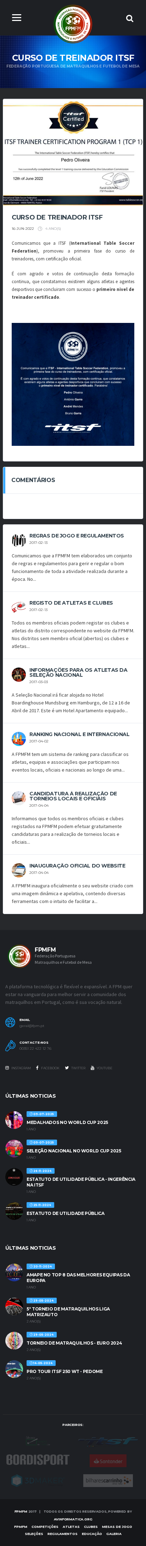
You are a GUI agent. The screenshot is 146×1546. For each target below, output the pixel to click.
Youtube (104, 1068)
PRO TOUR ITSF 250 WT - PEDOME (65, 1371)
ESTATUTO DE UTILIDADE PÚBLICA (66, 1213)
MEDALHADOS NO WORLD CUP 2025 (67, 1122)
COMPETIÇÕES (45, 1527)
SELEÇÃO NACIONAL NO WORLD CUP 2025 (74, 1150)
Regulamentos (62, 1534)
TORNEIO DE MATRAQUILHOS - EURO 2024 (74, 1343)
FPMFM (21, 1511)
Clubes (91, 1527)
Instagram (21, 1068)
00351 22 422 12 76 (35, 1049)
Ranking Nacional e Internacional (79, 734)
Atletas (71, 1527)
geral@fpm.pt (31, 1026)
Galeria (114, 1534)
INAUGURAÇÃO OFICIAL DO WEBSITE (77, 866)
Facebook (50, 1068)
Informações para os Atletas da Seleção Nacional (78, 672)
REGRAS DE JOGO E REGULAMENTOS (76, 536)
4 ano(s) (52, 228)
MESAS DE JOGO (117, 1527)
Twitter (78, 1068)
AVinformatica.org (73, 1519)
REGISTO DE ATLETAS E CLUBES (71, 603)
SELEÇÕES (34, 1534)
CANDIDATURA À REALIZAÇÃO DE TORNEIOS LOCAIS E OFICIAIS (73, 796)
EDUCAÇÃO (92, 1534)
